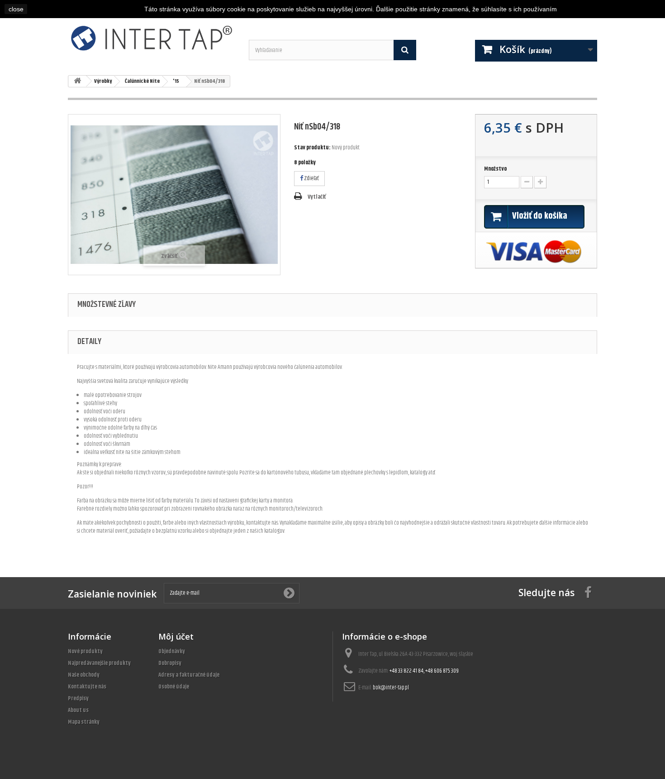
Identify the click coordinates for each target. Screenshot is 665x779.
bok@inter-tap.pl (391, 687)
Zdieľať (311, 178)
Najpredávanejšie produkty (99, 663)
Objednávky (171, 651)
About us (78, 710)
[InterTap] (151, 38)
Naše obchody (84, 674)
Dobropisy (169, 663)
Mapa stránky (84, 721)
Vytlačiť (317, 196)
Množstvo (495, 169)
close (16, 9)
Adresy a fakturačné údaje (188, 674)
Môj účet (176, 636)
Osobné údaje (173, 686)
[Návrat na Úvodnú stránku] (77, 81)
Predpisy (78, 698)
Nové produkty (85, 651)
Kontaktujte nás (87, 686)
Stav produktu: (312, 147)
